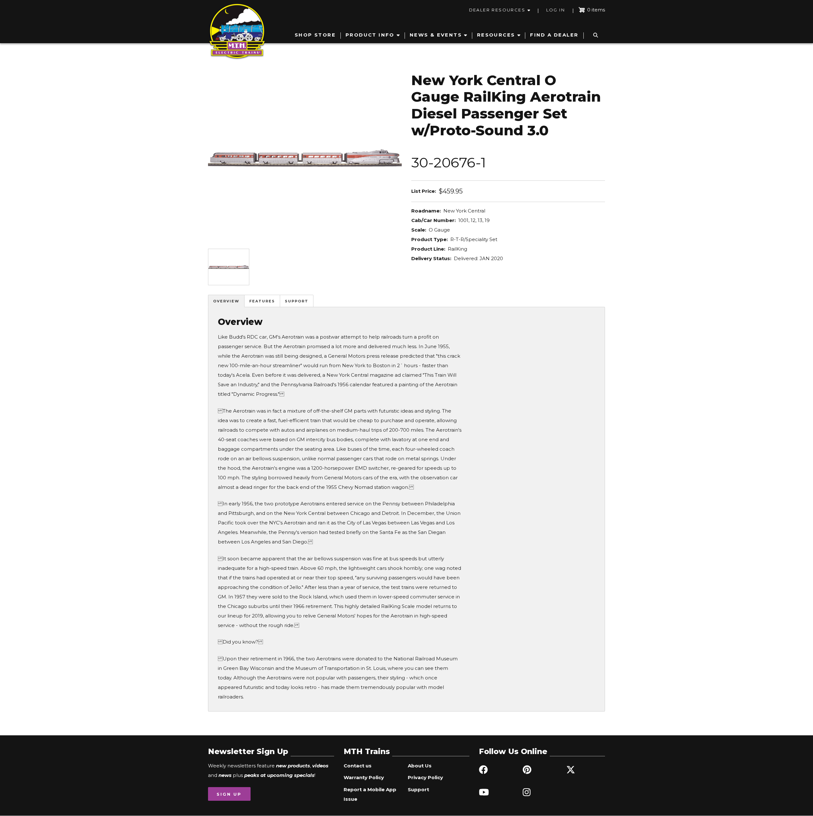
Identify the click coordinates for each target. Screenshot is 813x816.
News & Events (436, 35)
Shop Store (315, 35)
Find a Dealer (554, 35)
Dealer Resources (497, 9)
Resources (496, 35)
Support (296, 301)
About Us (420, 766)
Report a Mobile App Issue (370, 794)
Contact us (358, 766)
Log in (555, 9)
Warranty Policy (364, 777)
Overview (226, 301)
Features (262, 301)
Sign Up (229, 794)
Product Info (370, 35)
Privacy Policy (425, 777)
